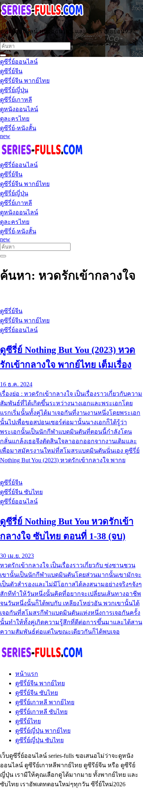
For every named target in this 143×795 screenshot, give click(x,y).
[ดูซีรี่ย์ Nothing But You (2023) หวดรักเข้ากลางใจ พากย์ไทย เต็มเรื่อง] (71, 296)
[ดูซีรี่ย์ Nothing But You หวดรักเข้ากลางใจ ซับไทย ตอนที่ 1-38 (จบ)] (71, 468)
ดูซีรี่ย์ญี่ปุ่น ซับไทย (39, 740)
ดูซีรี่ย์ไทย (28, 721)
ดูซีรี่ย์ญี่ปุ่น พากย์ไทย (43, 730)
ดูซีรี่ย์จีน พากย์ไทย (40, 683)
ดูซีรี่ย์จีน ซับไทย (36, 693)
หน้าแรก (26, 674)
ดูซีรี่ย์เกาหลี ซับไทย (41, 711)
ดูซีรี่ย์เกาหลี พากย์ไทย (44, 702)
